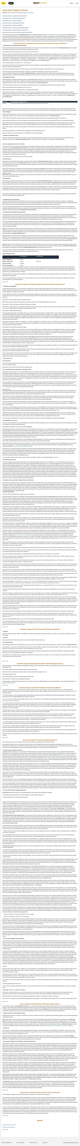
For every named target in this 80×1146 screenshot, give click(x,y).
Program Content (16, 779)
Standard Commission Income (9, 1124)
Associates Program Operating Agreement (55, 34)
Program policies (20, 1142)
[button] (72, 3)
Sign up (11, 3)
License (57, 410)
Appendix (12, 139)
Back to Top (5, 281)
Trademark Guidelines (59, 523)
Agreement (25, 82)
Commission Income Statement (23, 535)
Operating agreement (6, 1142)
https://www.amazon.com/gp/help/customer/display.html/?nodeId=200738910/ (30, 103)
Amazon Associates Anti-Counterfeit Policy (21, 446)
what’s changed (29, 12)
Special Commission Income (8, 1127)
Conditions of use (33, 1142)
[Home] (40, 3)
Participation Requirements (49, 1025)
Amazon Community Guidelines (66, 1025)
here (50, 334)
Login (3, 3)
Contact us (45, 1142)
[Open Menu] (77, 3)
